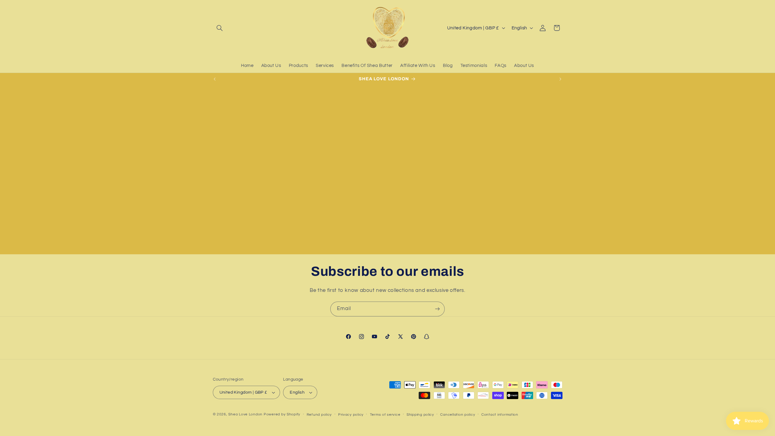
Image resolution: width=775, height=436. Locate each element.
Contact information (499, 414)
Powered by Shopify (282, 414)
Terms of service (385, 414)
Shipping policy (420, 414)
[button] (220, 28)
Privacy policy (351, 414)
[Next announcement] (560, 79)
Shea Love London (245, 414)
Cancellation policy (457, 414)
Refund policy (319, 414)
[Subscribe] (437, 309)
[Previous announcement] (214, 79)
